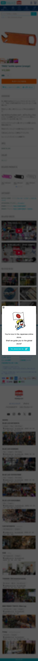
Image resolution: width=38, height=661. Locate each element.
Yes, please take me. (17, 349)
